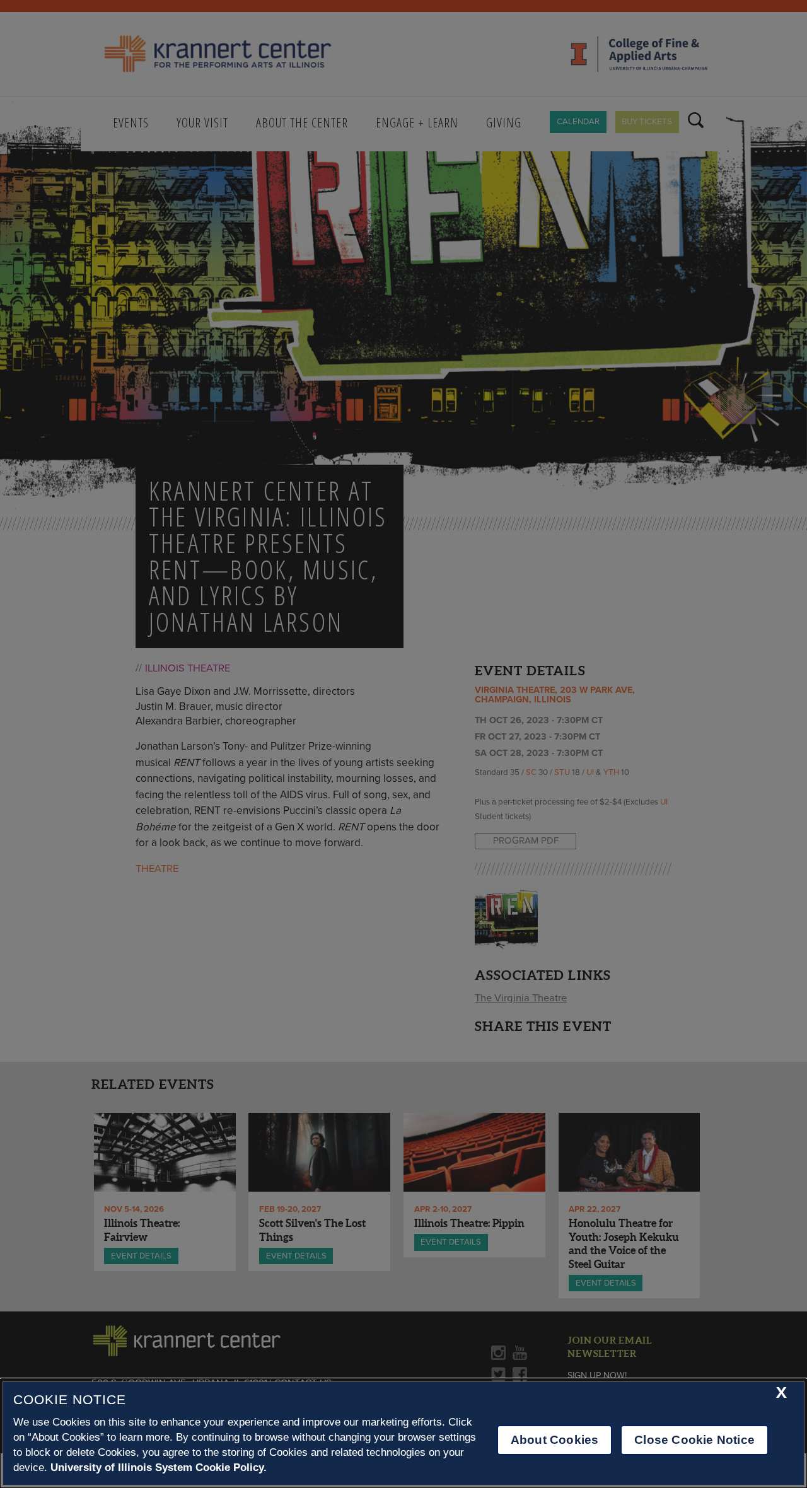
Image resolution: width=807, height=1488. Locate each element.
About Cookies (554, 1439)
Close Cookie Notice (694, 1439)
